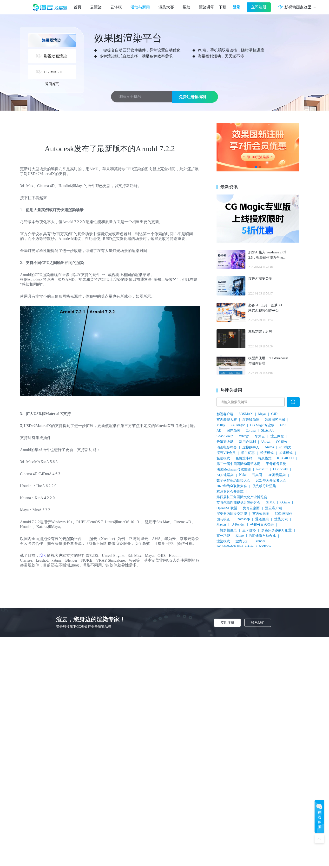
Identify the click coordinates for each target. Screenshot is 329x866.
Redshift (262, 469)
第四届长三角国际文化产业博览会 (242, 497)
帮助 (186, 7)
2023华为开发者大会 (271, 480)
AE (219, 430)
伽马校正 (223, 519)
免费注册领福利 (192, 97)
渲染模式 (223, 541)
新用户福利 (247, 442)
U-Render (238, 524)
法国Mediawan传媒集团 (234, 469)
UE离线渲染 (277, 475)
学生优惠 (248, 453)
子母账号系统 (276, 464)
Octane (285, 502)
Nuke (242, 475)
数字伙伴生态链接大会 (233, 480)
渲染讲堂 (206, 7)
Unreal (265, 441)
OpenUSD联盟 (227, 508)
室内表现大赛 (227, 419)
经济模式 (267, 453)
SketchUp (267, 430)
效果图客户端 (275, 419)
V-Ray (221, 425)
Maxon (221, 524)
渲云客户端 (273, 508)
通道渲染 (262, 519)
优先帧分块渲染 (264, 486)
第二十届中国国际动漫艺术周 (238, 464)
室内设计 (242, 541)
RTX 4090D (285, 458)
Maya (262, 414)
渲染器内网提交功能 (232, 513)
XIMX (270, 502)
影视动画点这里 (297, 7)
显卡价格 (249, 530)
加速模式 (286, 453)
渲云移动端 (250, 419)
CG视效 (281, 442)
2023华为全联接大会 (232, 486)
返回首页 (52, 84)
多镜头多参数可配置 (276, 530)
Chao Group (225, 436)
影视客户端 (225, 414)
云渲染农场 (225, 442)
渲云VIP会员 (226, 453)
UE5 (283, 425)
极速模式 (223, 458)
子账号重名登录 (262, 525)
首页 (77, 7)
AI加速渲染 (225, 475)
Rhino (240, 535)
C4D (274, 414)
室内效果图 (260, 513)
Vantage (244, 436)
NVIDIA (265, 546)
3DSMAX (246, 414)
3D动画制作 (283, 513)
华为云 (260, 436)
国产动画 (233, 431)
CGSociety (280, 469)
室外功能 (223, 536)
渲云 (43, 555)
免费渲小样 (244, 458)
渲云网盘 (277, 436)
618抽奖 (285, 447)
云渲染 (96, 7)
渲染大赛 (166, 7)
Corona (251, 430)
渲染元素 (281, 519)
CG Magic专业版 (262, 425)
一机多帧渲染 (227, 530)
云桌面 (257, 475)
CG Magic (238, 425)
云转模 (116, 7)
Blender (260, 541)
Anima (269, 447)
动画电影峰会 (227, 447)
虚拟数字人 (250, 447)
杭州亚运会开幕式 (230, 491)
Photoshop (243, 519)
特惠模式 (264, 458)
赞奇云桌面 (251, 508)
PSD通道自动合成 (262, 536)
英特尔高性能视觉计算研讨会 (238, 502)
